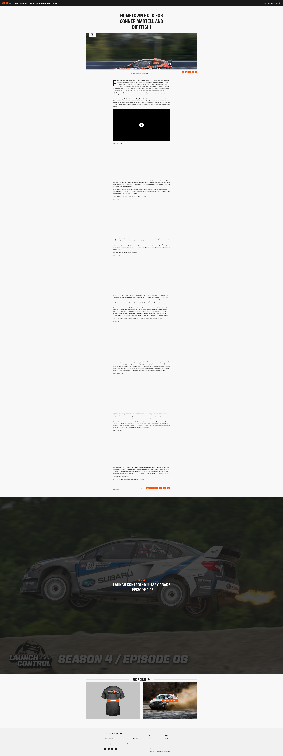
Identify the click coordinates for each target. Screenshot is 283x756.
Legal (150, 748)
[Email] (168, 488)
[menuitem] (17, 3)
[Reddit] (196, 72)
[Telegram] (193, 72)
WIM (26, 3)
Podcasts (32, 3)
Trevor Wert (138, 73)
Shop (265, 3)
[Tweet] (186, 72)
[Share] (183, 72)
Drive (150, 738)
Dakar (22, 3)
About (276, 3)
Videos (38, 3)
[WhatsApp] (189, 72)
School (270, 3)
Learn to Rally (45, 3)
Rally (17, 3)
